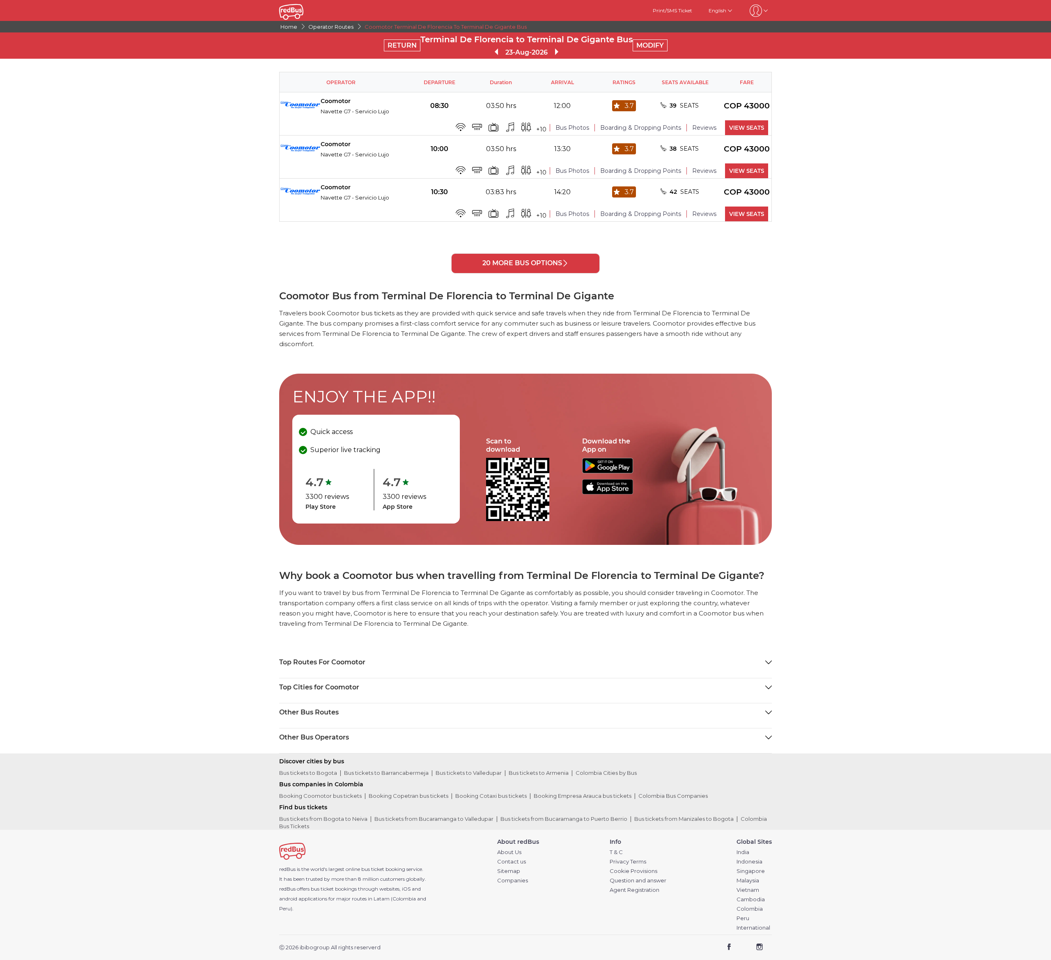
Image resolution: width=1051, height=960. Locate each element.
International (753, 927)
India (743, 852)
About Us (509, 852)
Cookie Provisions (633, 871)
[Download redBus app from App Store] (607, 492)
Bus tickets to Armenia (539, 772)
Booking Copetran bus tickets (408, 795)
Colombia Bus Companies (673, 795)
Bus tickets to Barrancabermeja (386, 772)
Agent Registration (634, 890)
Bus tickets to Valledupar (469, 772)
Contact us (511, 861)
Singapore (751, 871)
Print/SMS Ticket (672, 10)
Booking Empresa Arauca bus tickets (582, 795)
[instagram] (759, 948)
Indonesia (749, 861)
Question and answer (638, 880)
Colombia (750, 909)
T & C (616, 852)
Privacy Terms (628, 861)
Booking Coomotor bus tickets (320, 795)
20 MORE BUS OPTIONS (522, 263)
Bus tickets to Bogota (308, 772)
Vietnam (748, 890)
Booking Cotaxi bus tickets (491, 795)
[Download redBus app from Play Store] (607, 471)
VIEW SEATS (746, 127)
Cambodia (751, 899)
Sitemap (508, 871)
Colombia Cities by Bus (606, 772)
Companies (512, 880)
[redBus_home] (303, 10)
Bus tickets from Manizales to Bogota (684, 818)
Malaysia (748, 880)
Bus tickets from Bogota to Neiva (323, 818)
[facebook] (729, 948)
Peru (743, 918)
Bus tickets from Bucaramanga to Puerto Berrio (563, 818)
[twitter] (744, 948)
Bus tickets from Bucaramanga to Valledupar (433, 818)
